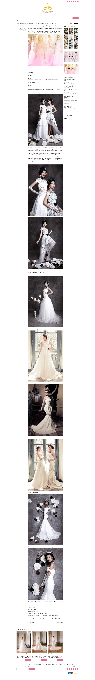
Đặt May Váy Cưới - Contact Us (23, 20)
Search (73, 664)
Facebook (69, 1)
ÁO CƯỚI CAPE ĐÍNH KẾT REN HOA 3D (22, 654)
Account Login (76, 15)
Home (17, 23)
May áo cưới (48, 18)
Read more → (66, 87)
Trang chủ (18, 18)
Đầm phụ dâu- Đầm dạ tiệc (37, 664)
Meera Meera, (40, 618)
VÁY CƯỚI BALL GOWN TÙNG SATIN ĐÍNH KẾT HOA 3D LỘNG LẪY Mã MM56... (39, 657)
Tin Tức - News (67, 664)
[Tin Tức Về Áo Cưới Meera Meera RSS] (71, 23)
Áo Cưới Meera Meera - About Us (30, 18)
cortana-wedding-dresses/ (43, 79)
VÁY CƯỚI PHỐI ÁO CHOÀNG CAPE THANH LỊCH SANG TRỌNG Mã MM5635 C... (23, 657)
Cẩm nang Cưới (27, 664)
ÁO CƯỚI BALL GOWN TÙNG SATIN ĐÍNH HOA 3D (38, 654)
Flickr (78, 1)
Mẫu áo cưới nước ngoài (49, 664)
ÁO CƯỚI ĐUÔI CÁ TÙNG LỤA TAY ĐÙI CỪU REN (54, 654)
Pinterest (75, 1)
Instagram (73, 1)
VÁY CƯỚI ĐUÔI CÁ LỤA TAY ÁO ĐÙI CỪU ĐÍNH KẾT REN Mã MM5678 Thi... (55, 657)
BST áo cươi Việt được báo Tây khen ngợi (36, 150)
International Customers (37, 20)
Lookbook (41, 18)
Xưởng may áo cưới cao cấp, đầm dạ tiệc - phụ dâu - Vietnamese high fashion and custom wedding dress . (40, 672)
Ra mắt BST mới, (55, 618)
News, (51, 618)
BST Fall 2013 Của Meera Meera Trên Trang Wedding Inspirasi (44, 23)
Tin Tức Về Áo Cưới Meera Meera (26, 23)
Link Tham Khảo (59, 664)
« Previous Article (31, 622)
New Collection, (46, 618)
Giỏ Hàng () (75, 17)
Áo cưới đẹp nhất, (34, 618)
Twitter (67, 1)
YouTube (71, 1)
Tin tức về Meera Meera (37, 620)
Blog (21, 664)
